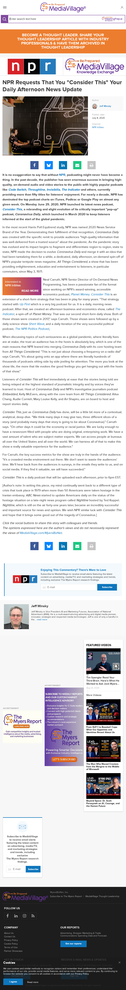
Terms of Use (11, 947)
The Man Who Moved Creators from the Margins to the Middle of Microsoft (102, 767)
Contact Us (9, 936)
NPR (62, 175)
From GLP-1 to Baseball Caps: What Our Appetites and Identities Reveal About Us (102, 730)
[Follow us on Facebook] (7, 916)
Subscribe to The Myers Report (66, 896)
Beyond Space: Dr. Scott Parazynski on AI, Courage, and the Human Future (103, 803)
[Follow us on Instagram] (24, 916)
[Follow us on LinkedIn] (16, 916)
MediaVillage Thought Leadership (102, 896)
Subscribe (107, 587)
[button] (122, 7)
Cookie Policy (11, 943)
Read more (32, 982)
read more (42, 619)
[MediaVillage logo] (25, 896)
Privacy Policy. (82, 973)
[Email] (77, 165)
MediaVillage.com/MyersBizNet (41, 533)
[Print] (91, 165)
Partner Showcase (13, 951)
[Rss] (33, 916)
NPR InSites (98, 127)
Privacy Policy (11, 940)
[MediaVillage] (63, 7)
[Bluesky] (49, 165)
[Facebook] (34, 165)
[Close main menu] (119, 963)
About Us (9, 933)
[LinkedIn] (63, 165)
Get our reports (73, 943)
